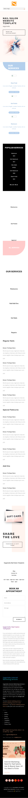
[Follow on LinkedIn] (17, 566)
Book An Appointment (11, 32)
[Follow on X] (14, 566)
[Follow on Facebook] (11, 566)
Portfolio (14, 575)
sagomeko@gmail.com (11, 734)
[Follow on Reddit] (15, 780)
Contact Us (14, 573)
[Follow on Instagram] (12, 780)
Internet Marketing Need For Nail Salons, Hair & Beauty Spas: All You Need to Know (13, 765)
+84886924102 (17, 737)
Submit (19, 619)
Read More (7, 772)
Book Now (14, 184)
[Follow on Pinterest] (18, 780)
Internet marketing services (14, 701)
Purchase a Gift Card (12, 544)
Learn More (14, 92)
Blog (14, 571)
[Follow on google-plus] (21, 780)
